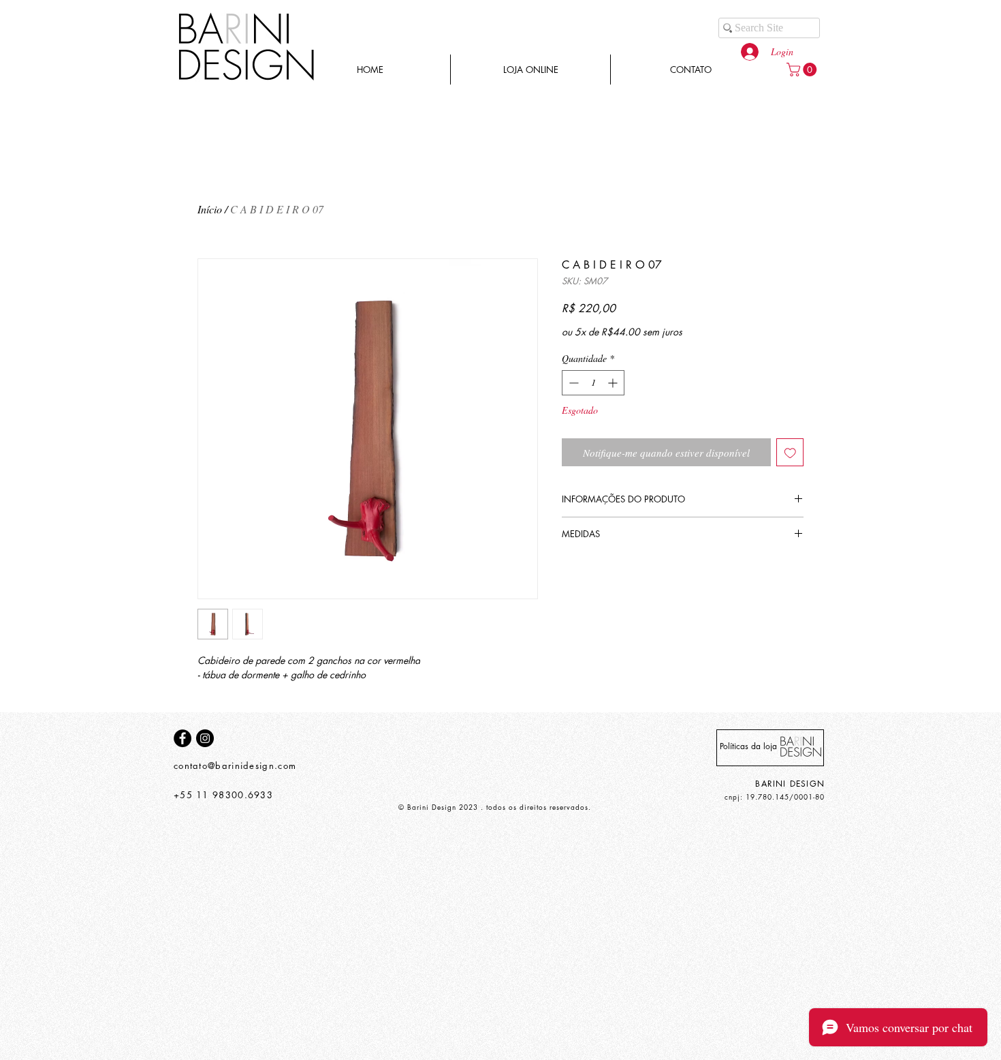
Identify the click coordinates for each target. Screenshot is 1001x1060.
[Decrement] (572, 383)
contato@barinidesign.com (235, 765)
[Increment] (613, 383)
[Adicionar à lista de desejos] (790, 452)
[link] (803, 69)
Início (209, 209)
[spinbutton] (593, 383)
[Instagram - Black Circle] (205, 738)
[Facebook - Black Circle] (182, 738)
